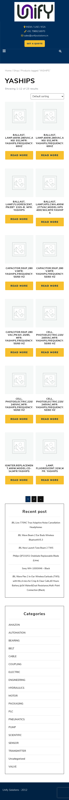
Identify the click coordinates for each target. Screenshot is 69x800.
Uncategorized (17, 758)
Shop (16, 70)
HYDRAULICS (16, 688)
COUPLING (15, 664)
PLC (11, 711)
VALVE (13, 766)
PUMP (12, 727)
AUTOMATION (17, 632)
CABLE (13, 656)
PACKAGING (16, 703)
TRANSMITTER (17, 751)
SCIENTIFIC (15, 735)
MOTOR (13, 695)
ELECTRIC (14, 672)
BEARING (14, 640)
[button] (17, 51)
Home (8, 70)
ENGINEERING (17, 680)
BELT (11, 648)
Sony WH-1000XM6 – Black (36, 568)
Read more (19, 155)
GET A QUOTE (35, 43)
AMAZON (14, 625)
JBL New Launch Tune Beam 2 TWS (36, 547)
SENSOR (14, 743)
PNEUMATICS (17, 719)
